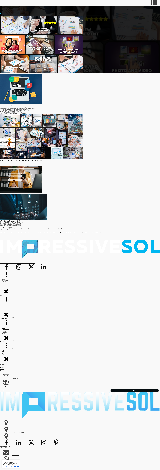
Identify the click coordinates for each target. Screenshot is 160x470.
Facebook (3, 350)
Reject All (11, 466)
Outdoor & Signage (4, 282)
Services (3, 419)
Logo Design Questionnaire (5, 329)
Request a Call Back (7, 229)
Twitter (3, 352)
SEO (2, 285)
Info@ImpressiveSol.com (15, 378)
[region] (11, 464)
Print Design (3, 283)
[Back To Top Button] (6, 469)
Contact (13, 419)
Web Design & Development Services (7, 286)
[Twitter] (31, 445)
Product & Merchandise (5, 284)
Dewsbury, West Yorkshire (71, 233)
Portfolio (5, 419)
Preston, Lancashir (11, 233)
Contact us (48, 228)
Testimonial (9, 419)
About (1, 419)
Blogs (11, 419)
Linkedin (3, 353)
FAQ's (7, 419)
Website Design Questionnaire (6, 330)
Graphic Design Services (5, 280)
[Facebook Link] (6, 445)
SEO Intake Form (4, 331)
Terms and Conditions (3, 448)
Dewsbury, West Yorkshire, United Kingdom (18, 432)
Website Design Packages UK (6, 332)
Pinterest (3, 354)
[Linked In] (18, 445)
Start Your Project (2, 229)
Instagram (3, 351)
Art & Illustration (4, 279)
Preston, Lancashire (95, 233)
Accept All (16, 466)
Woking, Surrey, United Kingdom (16, 425)
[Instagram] (44, 445)
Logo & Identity (4, 281)
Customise (5, 466)
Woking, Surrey (31, 233)
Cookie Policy (3, 333)
